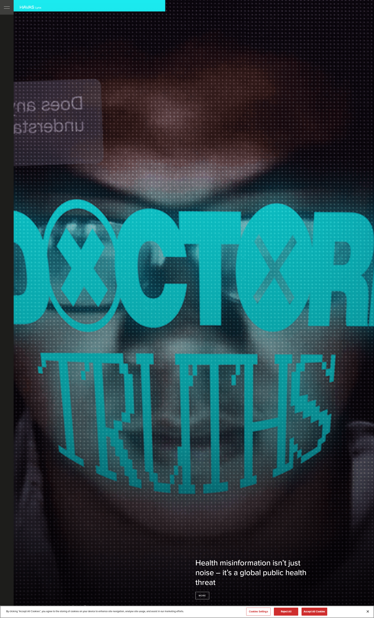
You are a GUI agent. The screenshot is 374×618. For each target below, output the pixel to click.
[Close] (367, 611)
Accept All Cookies (314, 611)
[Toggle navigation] (7, 7)
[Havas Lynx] (30, 7)
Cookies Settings (258, 611)
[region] (187, 612)
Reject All (286, 611)
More (202, 595)
